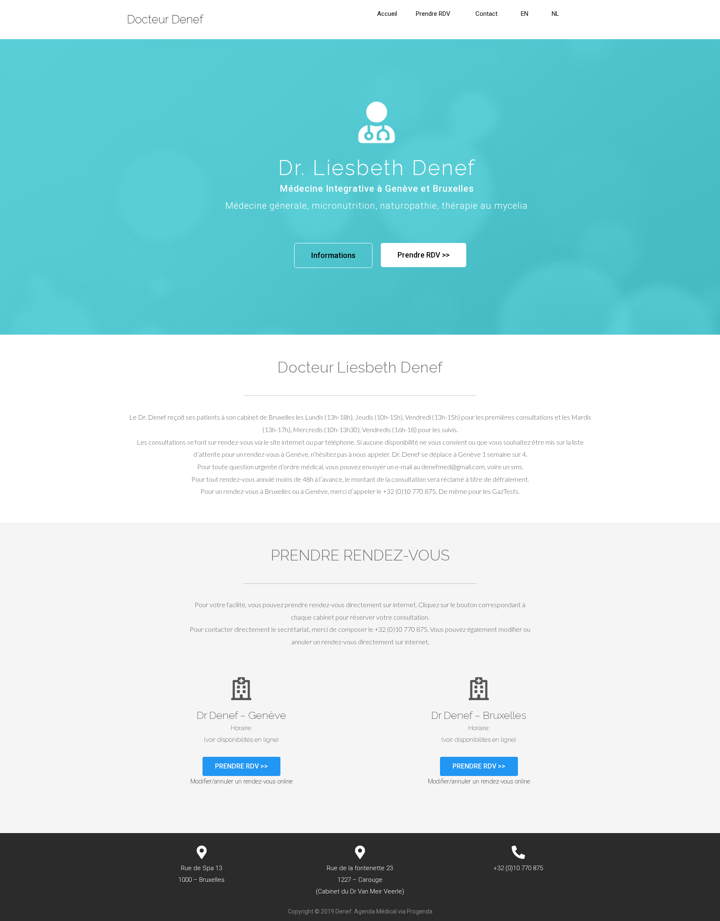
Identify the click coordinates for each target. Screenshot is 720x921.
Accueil (387, 14)
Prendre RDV (433, 14)
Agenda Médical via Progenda (393, 911)
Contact (486, 14)
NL (555, 14)
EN (524, 14)
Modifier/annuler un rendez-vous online (241, 781)
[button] (333, 255)
